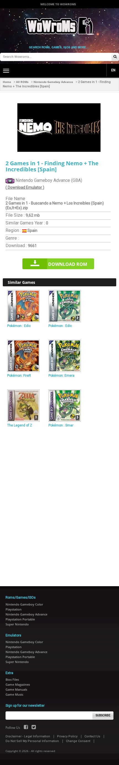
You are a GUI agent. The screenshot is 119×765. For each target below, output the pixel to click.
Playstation (14, 609)
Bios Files (12, 679)
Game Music (14, 694)
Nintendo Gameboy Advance (53, 82)
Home (7, 82)
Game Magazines (18, 684)
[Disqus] (59, 505)
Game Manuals (16, 689)
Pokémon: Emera (61, 376)
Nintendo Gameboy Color (24, 604)
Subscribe (103, 715)
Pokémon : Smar (60, 425)
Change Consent (78, 741)
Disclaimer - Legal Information (28, 736)
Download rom (67, 264)
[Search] (115, 57)
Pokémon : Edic (19, 326)
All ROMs (22, 82)
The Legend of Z (19, 425)
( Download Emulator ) (25, 187)
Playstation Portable (20, 619)
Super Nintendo (17, 624)
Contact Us (92, 736)
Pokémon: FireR (19, 376)
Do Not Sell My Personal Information (32, 741)
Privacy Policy (67, 736)
